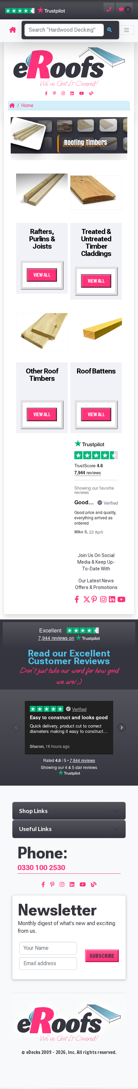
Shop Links (33, 810)
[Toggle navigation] (126, 30)
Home (27, 105)
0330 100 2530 (41, 867)
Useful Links (35, 828)
